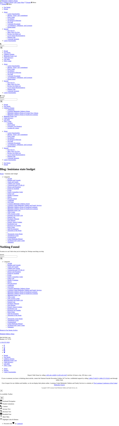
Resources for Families (14, 225)
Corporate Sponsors (13, 39)
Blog (22, 2)
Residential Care (12, 224)
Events (9, 190)
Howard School (12, 198)
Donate (28, 2)
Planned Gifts (11, 37)
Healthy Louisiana (12, 195)
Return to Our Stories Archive (9, 330)
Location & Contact (13, 128)
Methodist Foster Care (10, 56)
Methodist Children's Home (7, 334)
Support (6, 29)
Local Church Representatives (16, 35)
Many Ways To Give (13, 32)
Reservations (11, 125)
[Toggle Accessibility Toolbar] (1, 391)
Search (2, 97)
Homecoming (11, 27)
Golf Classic (17, 2)
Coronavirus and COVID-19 (15, 185)
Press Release (11, 220)
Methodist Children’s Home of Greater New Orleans (22, 113)
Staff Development (13, 229)
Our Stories (7, 7)
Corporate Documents (13, 24)
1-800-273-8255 (93, 378)
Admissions (10, 109)
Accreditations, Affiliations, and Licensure (19, 25)
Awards (9, 178)
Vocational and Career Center (16, 240)
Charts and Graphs (12, 182)
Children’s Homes (9, 54)
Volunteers (10, 242)
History (9, 197)
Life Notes (10, 202)
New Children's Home (6, 2)
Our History (11, 19)
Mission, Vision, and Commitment (17, 15)
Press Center (11, 17)
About (5, 12)
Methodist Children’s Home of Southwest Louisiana (22, 114)
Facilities (10, 123)
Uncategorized (11, 237)
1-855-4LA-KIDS (51, 375)
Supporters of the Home (14, 230)
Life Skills (7, 59)
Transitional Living (13, 235)
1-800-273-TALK (104, 378)
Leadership (10, 200)
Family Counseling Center (15, 192)
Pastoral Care (11, 217)
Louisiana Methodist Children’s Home (18, 111)
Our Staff (10, 22)
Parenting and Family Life (15, 215)
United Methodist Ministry (15, 239)
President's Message (13, 219)
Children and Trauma (13, 183)
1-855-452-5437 (62, 375)
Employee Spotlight (13, 188)
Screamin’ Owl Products (14, 126)
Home (2, 174)
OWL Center (7, 61)
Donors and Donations (14, 187)
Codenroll (20, 423)
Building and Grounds (14, 180)
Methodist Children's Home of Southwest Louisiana (22, 209)
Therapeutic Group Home (15, 234)
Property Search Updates (14, 222)
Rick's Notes (11, 227)
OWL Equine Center (13, 214)
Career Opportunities (13, 14)
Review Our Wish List (14, 34)
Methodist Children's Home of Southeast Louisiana (22, 207)
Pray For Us (11, 30)
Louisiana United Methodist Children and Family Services (24, 205)
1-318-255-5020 (5, 342)
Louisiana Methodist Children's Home (18, 204)
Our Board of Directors (14, 20)
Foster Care (10, 193)
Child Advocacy (8, 57)
